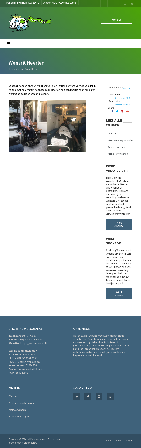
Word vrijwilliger (119, 224)
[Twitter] (111, 3)
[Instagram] (118, 3)
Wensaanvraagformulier (120, 140)
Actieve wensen (116, 147)
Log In (129, 440)
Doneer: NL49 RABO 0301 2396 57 (60, 2)
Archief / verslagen (118, 153)
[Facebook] (104, 3)
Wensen (117, 19)
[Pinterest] (122, 111)
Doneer (118, 440)
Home (11, 69)
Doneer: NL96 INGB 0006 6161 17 (23, 2)
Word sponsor (119, 293)
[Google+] (128, 111)
